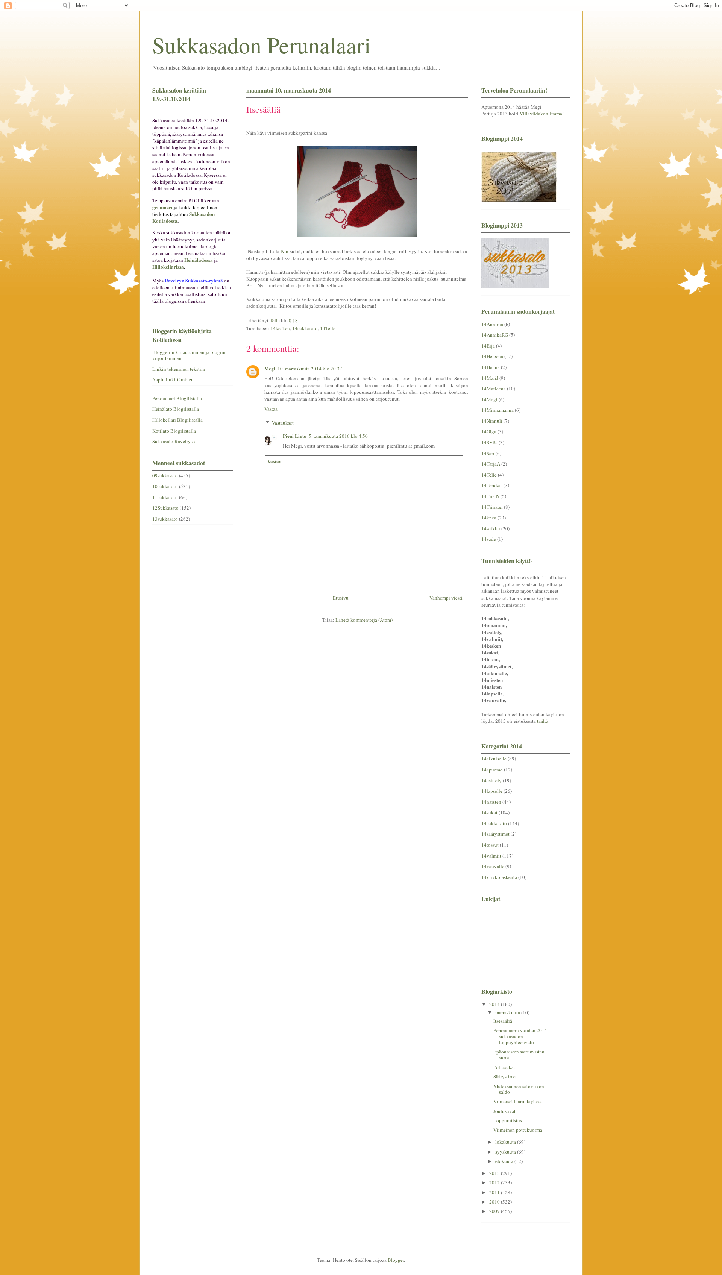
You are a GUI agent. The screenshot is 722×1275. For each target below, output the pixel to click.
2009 (495, 1211)
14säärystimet (495, 833)
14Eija (488, 345)
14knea (488, 517)
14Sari (487, 453)
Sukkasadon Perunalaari (261, 45)
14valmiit (491, 855)
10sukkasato (165, 486)
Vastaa (271, 408)
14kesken (280, 328)
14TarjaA (490, 463)
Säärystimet (505, 1076)
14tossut (490, 844)
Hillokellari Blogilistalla (177, 419)
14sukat (489, 812)
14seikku (490, 528)
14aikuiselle (494, 758)
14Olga (488, 431)
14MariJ (489, 378)
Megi (269, 368)
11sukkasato (165, 497)
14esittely (491, 780)
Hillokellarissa (168, 266)
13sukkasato (165, 518)
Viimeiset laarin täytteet (517, 1101)
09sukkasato (165, 475)
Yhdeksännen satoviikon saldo (518, 1089)
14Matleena (493, 388)
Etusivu (341, 597)
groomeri (162, 207)
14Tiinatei (492, 507)
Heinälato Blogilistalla (175, 408)
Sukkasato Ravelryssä (174, 441)
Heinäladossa (198, 259)
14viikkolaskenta (499, 877)
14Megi (489, 399)
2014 (495, 1004)
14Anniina (492, 324)
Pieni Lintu (294, 435)
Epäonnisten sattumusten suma (519, 1054)
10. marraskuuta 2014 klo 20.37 (310, 368)
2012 (495, 1182)
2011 (495, 1192)
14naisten (491, 801)
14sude (488, 539)
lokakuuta (506, 1141)
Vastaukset (283, 422)
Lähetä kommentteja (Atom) (364, 619)
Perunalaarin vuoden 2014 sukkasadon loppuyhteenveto (520, 1036)
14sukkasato (305, 328)
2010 (495, 1201)
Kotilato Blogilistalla (174, 430)
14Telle (327, 328)
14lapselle (491, 791)
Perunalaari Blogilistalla (177, 398)
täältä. (543, 721)
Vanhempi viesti (446, 597)
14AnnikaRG (494, 334)
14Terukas (491, 485)
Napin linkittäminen (173, 379)
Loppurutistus (507, 1120)
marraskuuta (508, 1012)
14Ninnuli (491, 420)
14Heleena (492, 356)
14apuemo (492, 769)
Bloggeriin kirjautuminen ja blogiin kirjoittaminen (189, 355)
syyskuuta (506, 1151)
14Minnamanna (497, 410)
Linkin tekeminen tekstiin (178, 369)
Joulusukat (504, 1111)
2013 (495, 1173)
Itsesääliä (502, 1020)
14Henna (490, 367)
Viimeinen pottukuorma (517, 1129)
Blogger (396, 1260)
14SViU (489, 442)
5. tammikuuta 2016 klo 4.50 (338, 436)
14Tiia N (490, 496)
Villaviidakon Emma (541, 113)
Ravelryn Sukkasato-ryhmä (194, 280)
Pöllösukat (504, 1067)
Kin (284, 251)
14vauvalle (492, 866)
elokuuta (504, 1161)
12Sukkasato (165, 507)
